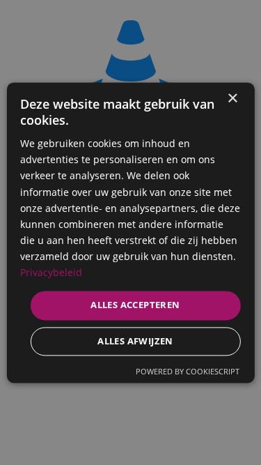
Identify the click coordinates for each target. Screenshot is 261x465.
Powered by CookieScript (187, 371)
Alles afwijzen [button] (135, 341)
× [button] (232, 98)
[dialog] (130, 232)
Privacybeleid (51, 272)
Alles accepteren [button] (135, 305)
